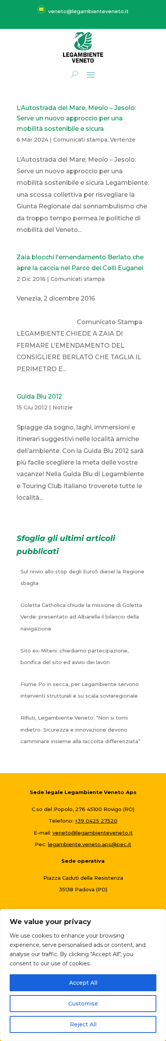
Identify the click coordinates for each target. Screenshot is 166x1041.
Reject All (83, 1024)
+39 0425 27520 (96, 821)
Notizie (63, 407)
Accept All (83, 982)
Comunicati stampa (80, 139)
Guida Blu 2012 (39, 396)
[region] (83, 975)
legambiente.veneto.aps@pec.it (89, 844)
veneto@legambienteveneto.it (93, 833)
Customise (83, 1003)
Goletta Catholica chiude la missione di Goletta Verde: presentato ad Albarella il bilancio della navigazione (81, 617)
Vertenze (123, 139)
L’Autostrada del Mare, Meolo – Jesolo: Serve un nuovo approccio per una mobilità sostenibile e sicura (76, 118)
